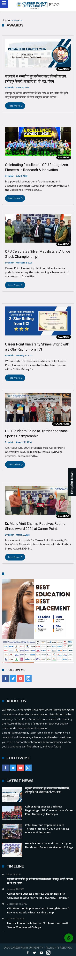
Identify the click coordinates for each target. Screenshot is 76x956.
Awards (63, 68)
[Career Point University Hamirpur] (38, 5)
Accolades (61, 423)
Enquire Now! (72, 482)
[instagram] (28, 678)
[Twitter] (13, 678)
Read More (14, 105)
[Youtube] (20, 678)
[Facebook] (5, 678)
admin (11, 87)
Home (6, 20)
